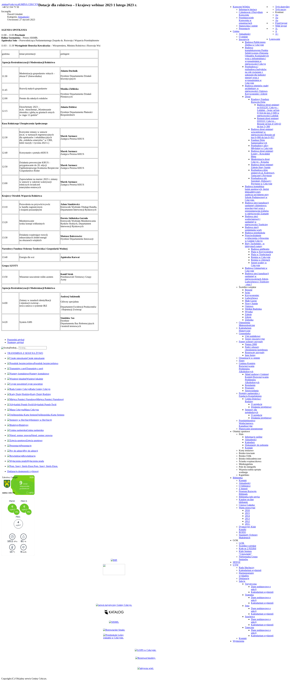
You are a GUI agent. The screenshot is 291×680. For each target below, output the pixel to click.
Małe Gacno (251, 300)
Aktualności (244, 34)
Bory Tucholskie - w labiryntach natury (255, 245)
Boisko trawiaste (247, 453)
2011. (247, 524)
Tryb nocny (280, 9)
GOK (241, 543)
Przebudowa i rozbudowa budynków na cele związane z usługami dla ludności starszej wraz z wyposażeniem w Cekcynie (256, 74)
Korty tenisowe (246, 450)
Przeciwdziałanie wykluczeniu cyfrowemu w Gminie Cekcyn (257, 238)
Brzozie (248, 290)
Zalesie (248, 314)
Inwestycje (244, 39)
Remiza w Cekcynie (260, 257)
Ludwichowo (251, 298)
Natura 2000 (251, 344)
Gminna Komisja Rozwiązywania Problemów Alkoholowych (247, 367)
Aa (276, 15)
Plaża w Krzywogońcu (262, 251)
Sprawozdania (252, 390)
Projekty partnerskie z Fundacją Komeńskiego (250, 394)
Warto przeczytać (247, 507)
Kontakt (249, 447)
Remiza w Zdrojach (260, 260)
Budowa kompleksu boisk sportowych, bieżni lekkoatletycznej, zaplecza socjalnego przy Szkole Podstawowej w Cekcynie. (257, 193)
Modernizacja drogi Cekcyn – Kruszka (260, 160)
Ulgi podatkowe (252, 336)
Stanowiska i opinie (248, 26)
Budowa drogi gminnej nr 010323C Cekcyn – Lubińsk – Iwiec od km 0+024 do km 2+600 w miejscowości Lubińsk (268, 110)
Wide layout (281, 26)
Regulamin (250, 385)
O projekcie (256, 404)
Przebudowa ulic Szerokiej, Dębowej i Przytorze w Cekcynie (261, 181)
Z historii (243, 488)
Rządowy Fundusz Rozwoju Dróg (260, 100)
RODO (242, 532)
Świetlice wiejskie (247, 287)
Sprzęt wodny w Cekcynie (259, 264)
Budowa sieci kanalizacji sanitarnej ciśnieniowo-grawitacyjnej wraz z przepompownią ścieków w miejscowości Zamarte (257, 208)
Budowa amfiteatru (260, 249)
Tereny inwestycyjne (255, 339)
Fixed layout (281, 23)
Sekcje (242, 581)
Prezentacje (244, 28)
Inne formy (250, 355)
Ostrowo (249, 306)
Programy (249, 388)
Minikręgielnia (246, 464)
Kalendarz (250, 442)
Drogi (248, 96)
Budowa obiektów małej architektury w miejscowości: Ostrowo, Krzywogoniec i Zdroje (256, 89)
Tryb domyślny (282, 6)
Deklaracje (244, 578)
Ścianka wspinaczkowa (250, 461)
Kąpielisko (244, 475)
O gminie (243, 36)
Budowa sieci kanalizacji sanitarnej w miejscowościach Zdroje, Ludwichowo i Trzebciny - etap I (257, 279)
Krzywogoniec (252, 295)
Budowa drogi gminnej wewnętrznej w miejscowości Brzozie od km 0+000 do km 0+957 (263, 133)
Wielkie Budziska (253, 309)
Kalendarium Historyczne (245, 329)
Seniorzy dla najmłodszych (251, 411)
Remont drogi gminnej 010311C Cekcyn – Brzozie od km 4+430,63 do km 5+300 (269, 122)
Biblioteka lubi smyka (249, 496)
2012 (247, 521)
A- (276, 28)
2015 (247, 513)
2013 (247, 518)
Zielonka (249, 320)
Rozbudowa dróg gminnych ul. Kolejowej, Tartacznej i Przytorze (263, 173)
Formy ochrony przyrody (251, 341)
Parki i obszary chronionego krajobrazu (256, 348)
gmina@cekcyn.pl (10, 4)
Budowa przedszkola (255, 232)
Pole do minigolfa (247, 467)
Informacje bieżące (248, 9)
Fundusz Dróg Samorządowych (259, 141)
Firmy (242, 360)
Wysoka (249, 311)
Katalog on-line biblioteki (246, 500)
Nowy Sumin (251, 303)
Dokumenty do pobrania (256, 445)
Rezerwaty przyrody (254, 352)
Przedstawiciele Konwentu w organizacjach (246, 20)
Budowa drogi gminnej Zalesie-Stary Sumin (262, 166)
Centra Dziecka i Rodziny (253, 400)
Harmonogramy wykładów (246, 574)
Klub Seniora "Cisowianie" (245, 552)
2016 (247, 510)
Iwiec (247, 292)
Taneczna (249, 627)
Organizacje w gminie (249, 358)
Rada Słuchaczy (246, 567)
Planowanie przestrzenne (251, 428)
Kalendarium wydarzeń (250, 570)
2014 (247, 516)
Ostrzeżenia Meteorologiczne (247, 324)
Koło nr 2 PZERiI (247, 548)
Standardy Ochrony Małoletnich (248, 536)
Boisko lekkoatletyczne (250, 458)
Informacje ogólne (253, 437)
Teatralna (249, 594)
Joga (247, 605)
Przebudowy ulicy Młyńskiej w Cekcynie (262, 147)
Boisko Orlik (245, 456)
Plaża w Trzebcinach (261, 254)
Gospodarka (245, 333)
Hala (241, 434)
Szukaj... (14, 347)
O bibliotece (245, 486)
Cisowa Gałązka (247, 505)
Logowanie (274, 39)
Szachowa (250, 616)
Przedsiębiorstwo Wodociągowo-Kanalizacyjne (247, 423)
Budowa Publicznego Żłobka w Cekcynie (255, 43)
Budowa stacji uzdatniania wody (253, 228)
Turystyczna (251, 584)
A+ (276, 34)
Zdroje (248, 317)
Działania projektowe (261, 407)
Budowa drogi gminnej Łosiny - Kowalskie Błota (262, 154)
